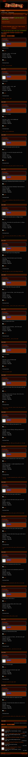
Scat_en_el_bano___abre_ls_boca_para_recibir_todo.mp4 (13, 305)
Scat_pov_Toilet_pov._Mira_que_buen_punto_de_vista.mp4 (13, 443)
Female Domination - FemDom (16, 749)
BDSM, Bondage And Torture (15, 734)
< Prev (2, 724)
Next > (13, 724)
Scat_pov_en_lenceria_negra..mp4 (9, 681)
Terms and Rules (24, 754)
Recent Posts (12, 12)
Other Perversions (14, 744)
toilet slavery (4, 33)
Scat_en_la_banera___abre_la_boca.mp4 (10, 338)
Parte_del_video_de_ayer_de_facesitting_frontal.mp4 (12, 271)
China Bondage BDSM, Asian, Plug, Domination (15, 733)
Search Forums (4, 12)
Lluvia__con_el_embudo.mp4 (8, 131)
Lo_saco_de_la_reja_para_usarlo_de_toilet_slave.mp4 (12, 165)
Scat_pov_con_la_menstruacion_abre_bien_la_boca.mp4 (13, 582)
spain (22, 32)
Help (26, 753)
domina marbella (6, 32)
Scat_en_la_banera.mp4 (7, 371)
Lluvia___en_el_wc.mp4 (7, 65)
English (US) (3, 753)
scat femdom (17, 32)
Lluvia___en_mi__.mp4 (6, 98)
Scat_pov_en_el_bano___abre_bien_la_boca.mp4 (11, 648)
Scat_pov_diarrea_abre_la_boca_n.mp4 (10, 616)
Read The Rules (6, 21)
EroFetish (5, 39)
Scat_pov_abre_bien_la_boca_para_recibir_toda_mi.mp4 (13, 513)
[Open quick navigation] (26, 14)
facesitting (12, 32)
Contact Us (23, 753)
